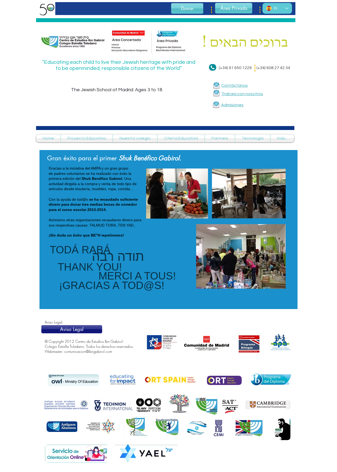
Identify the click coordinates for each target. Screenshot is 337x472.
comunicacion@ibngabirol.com (88, 351)
